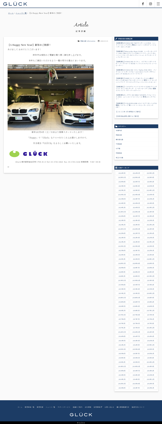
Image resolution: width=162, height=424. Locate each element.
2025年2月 (122, 190)
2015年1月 (136, 362)
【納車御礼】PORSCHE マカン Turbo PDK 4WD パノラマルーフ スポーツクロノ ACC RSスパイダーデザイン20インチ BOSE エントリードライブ (136, 72)
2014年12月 (150, 362)
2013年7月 (136, 388)
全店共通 (119, 130)
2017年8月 (122, 319)
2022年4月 (136, 238)
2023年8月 (122, 216)
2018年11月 (122, 298)
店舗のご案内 (77, 407)
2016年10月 (136, 332)
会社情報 (88, 407)
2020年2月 (122, 276)
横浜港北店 (119, 139)
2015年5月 (122, 358)
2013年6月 (150, 388)
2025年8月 (122, 182)
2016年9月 (150, 332)
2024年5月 (122, 203)
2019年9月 (150, 280)
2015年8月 (122, 353)
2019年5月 (122, 289)
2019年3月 (150, 289)
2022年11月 (122, 229)
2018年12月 (150, 293)
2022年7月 (136, 233)
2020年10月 (136, 263)
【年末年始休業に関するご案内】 (127, 116)
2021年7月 (136, 250)
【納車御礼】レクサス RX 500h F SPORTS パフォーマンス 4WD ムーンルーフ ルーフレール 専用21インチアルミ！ (136, 97)
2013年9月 (150, 384)
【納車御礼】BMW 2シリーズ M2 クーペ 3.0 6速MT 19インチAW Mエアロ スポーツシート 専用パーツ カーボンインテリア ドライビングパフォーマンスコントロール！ (136, 80)
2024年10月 (136, 195)
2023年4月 (136, 220)
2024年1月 (136, 207)
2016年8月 (122, 336)
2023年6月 (150, 216)
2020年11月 (122, 263)
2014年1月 (136, 379)
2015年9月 (150, 349)
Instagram (150, 4)
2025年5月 (122, 186)
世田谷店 (119, 135)
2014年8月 (122, 371)
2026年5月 (122, 173)
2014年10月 (136, 366)
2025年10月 (136, 177)
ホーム (11, 13)
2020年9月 (150, 263)
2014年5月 (122, 375)
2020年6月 (150, 268)
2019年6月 (150, 285)
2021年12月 (150, 242)
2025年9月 (150, 177)
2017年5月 (122, 323)
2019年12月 (150, 276)
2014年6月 (150, 371)
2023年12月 (150, 207)
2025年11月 (122, 177)
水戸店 (118, 148)
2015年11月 (122, 349)
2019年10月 (136, 280)
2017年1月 (136, 328)
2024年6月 (150, 199)
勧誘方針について (138, 407)
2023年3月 (150, 220)
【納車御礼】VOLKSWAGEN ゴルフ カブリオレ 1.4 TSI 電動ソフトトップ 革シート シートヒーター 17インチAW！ (137, 105)
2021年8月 (122, 250)
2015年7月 (136, 353)
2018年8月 (122, 302)
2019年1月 (136, 293)
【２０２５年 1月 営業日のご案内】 (128, 111)
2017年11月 (122, 315)
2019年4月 (136, 289)
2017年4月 (136, 323)
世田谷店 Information (87, 41)
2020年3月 (150, 272)
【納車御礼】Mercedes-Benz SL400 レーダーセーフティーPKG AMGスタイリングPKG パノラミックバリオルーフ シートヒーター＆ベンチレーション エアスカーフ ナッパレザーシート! (136, 54)
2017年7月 (136, 319)
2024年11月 (122, 195)
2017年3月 (150, 323)
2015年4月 (136, 358)
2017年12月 (150, 310)
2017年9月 (150, 315)
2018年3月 (150, 306)
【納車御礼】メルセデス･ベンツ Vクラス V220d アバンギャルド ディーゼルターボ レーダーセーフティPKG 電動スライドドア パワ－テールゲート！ (136, 88)
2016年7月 (136, 336)
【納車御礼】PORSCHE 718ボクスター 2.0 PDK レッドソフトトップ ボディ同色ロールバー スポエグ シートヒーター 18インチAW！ (136, 45)
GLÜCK (15, 4)
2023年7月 (136, 216)
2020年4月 (136, 272)
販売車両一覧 (29, 407)
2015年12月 (150, 345)
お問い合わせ (109, 407)
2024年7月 (136, 199)
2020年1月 (136, 276)
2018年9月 (150, 298)
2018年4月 (136, 306)
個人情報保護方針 (123, 407)
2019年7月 (136, 285)
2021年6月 (150, 250)
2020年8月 (122, 268)
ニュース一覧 (21, 13)
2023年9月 (150, 212)
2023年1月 (136, 225)
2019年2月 (122, 293)
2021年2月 (122, 259)
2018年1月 (136, 310)
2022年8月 (122, 233)
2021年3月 (150, 255)
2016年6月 (150, 336)
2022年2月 (122, 242)
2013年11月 (122, 384)
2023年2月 (122, 225)
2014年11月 (122, 366)
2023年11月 (122, 212)
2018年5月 (122, 306)
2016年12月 (150, 328)
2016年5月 (122, 341)
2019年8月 (122, 285)
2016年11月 (122, 332)
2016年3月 (150, 341)
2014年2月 (122, 379)
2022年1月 (136, 242)
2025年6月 (150, 182)
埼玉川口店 (119, 158)
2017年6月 (150, 319)
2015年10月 (136, 349)
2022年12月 (150, 225)
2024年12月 (150, 190)
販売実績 (40, 407)
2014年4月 (136, 375)
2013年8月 (122, 388)
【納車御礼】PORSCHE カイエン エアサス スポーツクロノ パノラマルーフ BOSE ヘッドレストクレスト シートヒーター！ (136, 63)
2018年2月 (122, 310)
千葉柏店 (119, 144)
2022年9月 (150, 229)
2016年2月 (122, 345)
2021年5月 (122, 255)
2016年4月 (136, 341)
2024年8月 (122, 199)
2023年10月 (136, 212)
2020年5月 (122, 272)
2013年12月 (150, 379)
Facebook (143, 4)
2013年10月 (136, 384)
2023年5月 (122, 220)
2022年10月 (136, 229)
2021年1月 (136, 259)
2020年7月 (136, 268)
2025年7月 (136, 182)
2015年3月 (150, 358)
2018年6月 (150, 302)
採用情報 (97, 407)
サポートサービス (64, 407)
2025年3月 (150, 186)
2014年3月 (150, 375)
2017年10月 (136, 315)
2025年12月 (150, 173)
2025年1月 (136, 190)
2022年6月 (150, 233)
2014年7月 (136, 371)
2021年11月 (122, 246)
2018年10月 (136, 298)
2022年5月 (122, 238)
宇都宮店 (119, 153)
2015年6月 (150, 353)
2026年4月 (136, 173)
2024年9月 (150, 195)
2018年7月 (136, 302)
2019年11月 (122, 280)
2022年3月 (150, 238)
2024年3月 (150, 203)
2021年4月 (136, 255)
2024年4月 (136, 203)
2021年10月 (136, 246)
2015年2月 (122, 362)
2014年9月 (150, 366)
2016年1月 (136, 345)
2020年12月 (150, 259)
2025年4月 (136, 186)
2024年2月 (122, 207)
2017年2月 (122, 328)
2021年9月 (150, 246)
